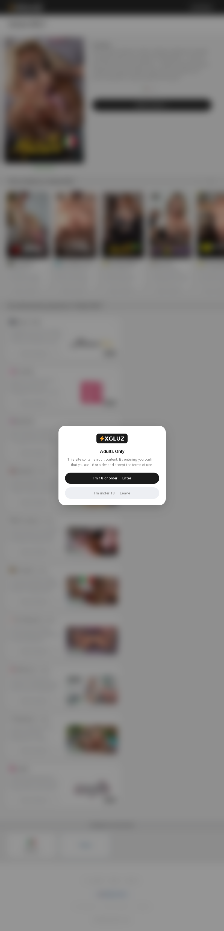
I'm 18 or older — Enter (112, 478)
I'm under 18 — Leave (112, 493)
